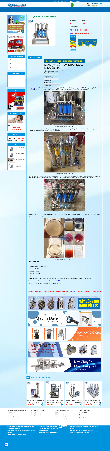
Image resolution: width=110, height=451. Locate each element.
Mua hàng (73, 36)
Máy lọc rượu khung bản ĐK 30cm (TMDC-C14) (55, 401)
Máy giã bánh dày (20, 153)
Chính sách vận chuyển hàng (62, 417)
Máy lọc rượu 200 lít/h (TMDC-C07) (93, 401)
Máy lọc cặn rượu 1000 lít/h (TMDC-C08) (74, 401)
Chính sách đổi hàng (60, 415)
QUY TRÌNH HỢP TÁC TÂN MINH (63, 419)
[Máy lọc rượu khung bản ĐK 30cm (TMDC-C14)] (55, 390)
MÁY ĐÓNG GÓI (13, 64)
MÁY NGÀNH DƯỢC (13, 68)
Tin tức (71, 1)
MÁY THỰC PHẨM (13, 60)
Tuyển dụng (78, 1)
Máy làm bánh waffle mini (19, 165)
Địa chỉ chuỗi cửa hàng (13, 417)
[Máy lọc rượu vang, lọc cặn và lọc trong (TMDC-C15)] (35, 390)
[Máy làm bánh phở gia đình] (12, 149)
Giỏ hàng (42, 404)
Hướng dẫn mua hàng (36, 415)
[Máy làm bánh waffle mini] (12, 166)
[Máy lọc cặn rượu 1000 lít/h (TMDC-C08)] (74, 390)
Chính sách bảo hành (60, 413)
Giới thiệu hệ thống (12, 413)
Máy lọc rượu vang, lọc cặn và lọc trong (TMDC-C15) (35, 401)
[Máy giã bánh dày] (12, 155)
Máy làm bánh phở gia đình (20, 148)
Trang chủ (56, 1)
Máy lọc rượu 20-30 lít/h (35, 88)
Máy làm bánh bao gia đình (20, 160)
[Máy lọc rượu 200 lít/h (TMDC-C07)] (93, 390)
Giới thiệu (63, 1)
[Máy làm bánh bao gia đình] (12, 160)
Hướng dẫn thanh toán (37, 413)
